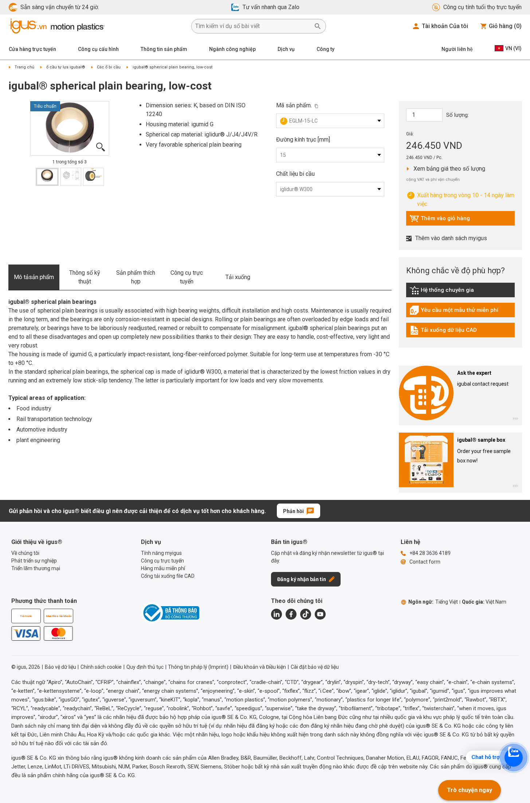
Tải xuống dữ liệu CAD (443, 332)
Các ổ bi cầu (109, 67)
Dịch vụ (286, 49)
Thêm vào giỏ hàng (439, 220)
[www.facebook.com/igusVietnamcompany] (291, 614)
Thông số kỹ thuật (84, 277)
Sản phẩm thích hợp (135, 277)
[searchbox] (252, 26)
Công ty (325, 49)
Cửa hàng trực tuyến (32, 49)
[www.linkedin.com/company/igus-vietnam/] (276, 614)
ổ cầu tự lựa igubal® (65, 67)
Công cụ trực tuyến (186, 277)
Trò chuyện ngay (469, 790)
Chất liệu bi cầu (295, 173)
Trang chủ (24, 67)
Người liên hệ (457, 49)
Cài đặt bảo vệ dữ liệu (315, 667)
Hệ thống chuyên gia (449, 292)
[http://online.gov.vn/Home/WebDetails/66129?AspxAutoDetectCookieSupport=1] (170, 612)
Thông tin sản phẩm (164, 49)
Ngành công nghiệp (232, 49)
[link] (460, 292)
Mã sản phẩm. (294, 105)
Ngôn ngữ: (433, 602)
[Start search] (317, 26)
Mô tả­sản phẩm (34, 277)
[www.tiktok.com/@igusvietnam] (305, 614)
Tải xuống (237, 277)
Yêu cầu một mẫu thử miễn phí (453, 312)
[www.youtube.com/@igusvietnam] (320, 614)
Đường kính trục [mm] (303, 139)
